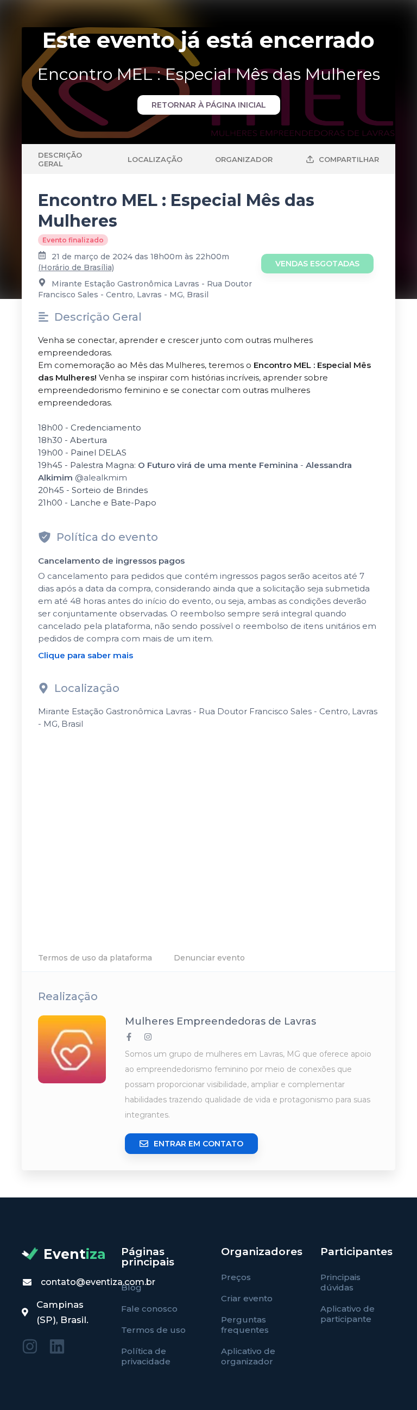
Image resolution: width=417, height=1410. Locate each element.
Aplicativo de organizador (248, 1356)
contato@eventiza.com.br (98, 1282)
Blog (131, 1287)
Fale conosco (149, 1308)
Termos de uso (153, 1330)
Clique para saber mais (85, 655)
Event (74, 1254)
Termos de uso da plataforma (95, 958)
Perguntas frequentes (245, 1324)
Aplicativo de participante (347, 1313)
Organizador (244, 159)
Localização (155, 159)
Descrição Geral (60, 159)
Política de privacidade (145, 1356)
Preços (236, 1277)
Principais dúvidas (340, 1282)
